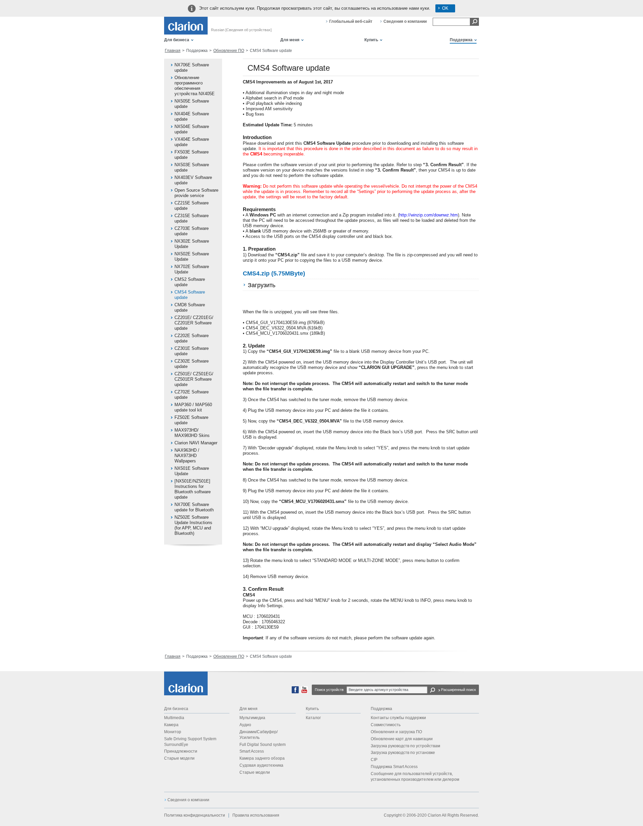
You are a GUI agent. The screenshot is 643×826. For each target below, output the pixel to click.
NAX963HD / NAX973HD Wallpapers (186, 455)
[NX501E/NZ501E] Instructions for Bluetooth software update (192, 489)
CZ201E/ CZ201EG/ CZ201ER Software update (193, 323)
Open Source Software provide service (196, 193)
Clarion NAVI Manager (195, 442)
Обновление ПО (228, 50)
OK (445, 8)
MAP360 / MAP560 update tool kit (193, 407)
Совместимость (386, 724)
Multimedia (174, 717)
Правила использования (255, 815)
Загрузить (261, 285)
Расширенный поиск (458, 690)
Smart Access (251, 751)
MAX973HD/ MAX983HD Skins (192, 433)
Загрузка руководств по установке (403, 752)
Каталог (313, 717)
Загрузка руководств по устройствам (405, 746)
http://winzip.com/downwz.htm (428, 214)
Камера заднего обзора (262, 758)
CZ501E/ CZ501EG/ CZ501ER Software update (193, 379)
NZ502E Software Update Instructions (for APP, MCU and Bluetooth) (193, 525)
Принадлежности (180, 751)
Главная (173, 50)
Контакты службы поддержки (398, 717)
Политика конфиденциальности (194, 815)
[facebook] (295, 692)
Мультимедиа (252, 717)
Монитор (172, 731)
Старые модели (179, 758)
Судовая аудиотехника (261, 765)
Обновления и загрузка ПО (396, 731)
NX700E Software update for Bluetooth (194, 507)
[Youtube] (304, 692)
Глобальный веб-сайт (350, 21)
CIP (374, 759)
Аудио (245, 724)
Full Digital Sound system (262, 744)
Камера (171, 724)
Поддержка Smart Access (394, 766)
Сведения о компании (405, 21)
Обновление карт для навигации (402, 739)
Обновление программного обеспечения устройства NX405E (194, 85)
